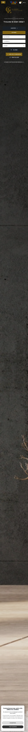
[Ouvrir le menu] (3, 2)
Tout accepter (13, 726)
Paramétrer (13, 723)
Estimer (14, 32)
